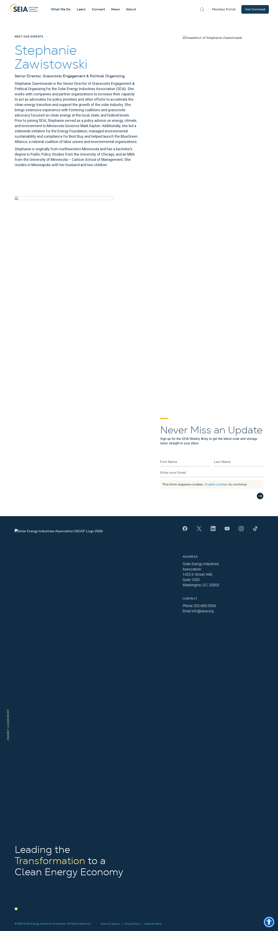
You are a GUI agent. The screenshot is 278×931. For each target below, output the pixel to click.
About (131, 9)
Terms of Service (110, 923)
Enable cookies (216, 484)
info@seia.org (202, 611)
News (115, 9)
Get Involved (255, 9)
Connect (98, 9)
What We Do (61, 9)
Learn (81, 9)
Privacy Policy (132, 923)
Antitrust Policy (153, 923)
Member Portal (224, 9)
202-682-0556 (205, 606)
